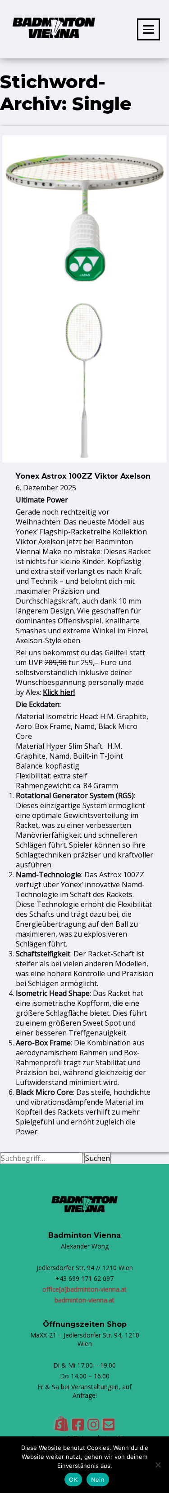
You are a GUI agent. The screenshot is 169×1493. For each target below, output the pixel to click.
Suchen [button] (97, 1158)
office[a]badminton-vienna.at (84, 1289)
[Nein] (157, 1464)
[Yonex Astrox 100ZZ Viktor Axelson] (84, 460)
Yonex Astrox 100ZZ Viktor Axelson (83, 476)
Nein (98, 1479)
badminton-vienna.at (84, 1300)
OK (73, 1479)
